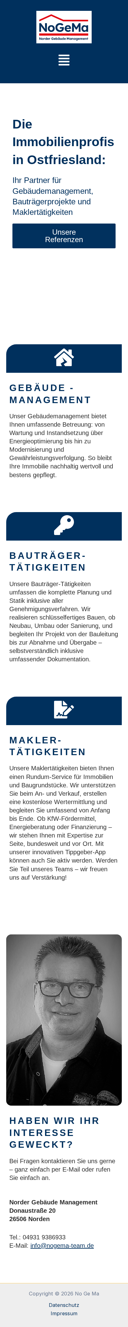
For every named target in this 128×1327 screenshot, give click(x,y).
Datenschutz (64, 1305)
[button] (64, 61)
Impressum (64, 1313)
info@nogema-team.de (62, 1245)
